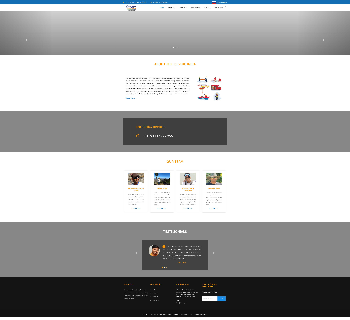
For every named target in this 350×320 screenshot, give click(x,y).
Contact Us (218, 7)
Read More (136, 208)
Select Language (221, 2)
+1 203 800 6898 (131, 2)
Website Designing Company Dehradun (192, 314)
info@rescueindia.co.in (160, 2)
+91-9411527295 (142, 2)
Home (162, 7)
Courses (182, 7)
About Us (171, 7)
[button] (26, 33)
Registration (195, 7)
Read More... (131, 98)
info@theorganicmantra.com (185, 303)
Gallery (207, 7)
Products (155, 296)
